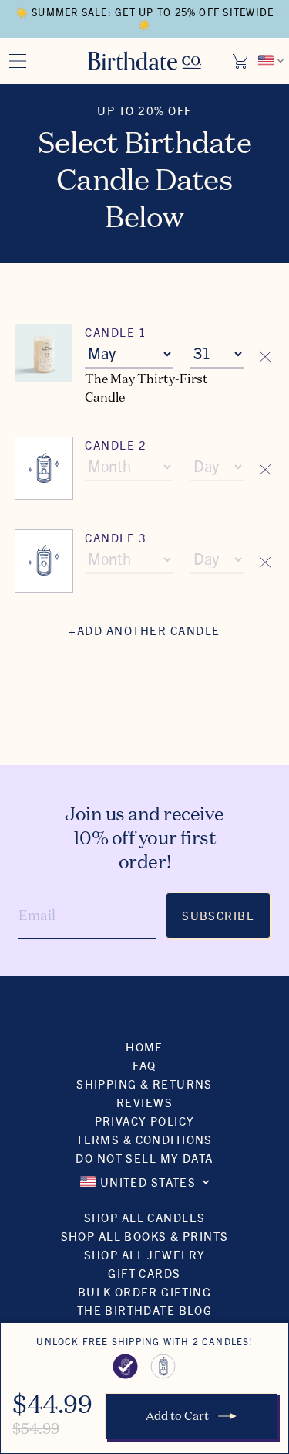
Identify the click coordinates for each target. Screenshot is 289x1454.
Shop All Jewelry (145, 1254)
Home (144, 1046)
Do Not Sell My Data (144, 1157)
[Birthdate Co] (144, 60)
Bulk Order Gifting (145, 1291)
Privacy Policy (145, 1120)
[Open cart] (241, 61)
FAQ (144, 1065)
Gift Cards (144, 1272)
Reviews (144, 1102)
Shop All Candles (145, 1217)
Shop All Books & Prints (145, 1235)
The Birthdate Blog (145, 1310)
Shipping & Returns (144, 1083)
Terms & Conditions (144, 1139)
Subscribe (218, 915)
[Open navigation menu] (17, 61)
